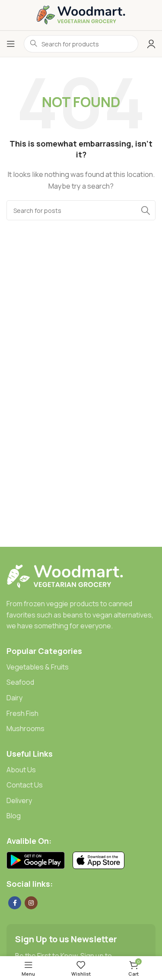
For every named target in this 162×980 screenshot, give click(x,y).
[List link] (81, 667)
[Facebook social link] (14, 902)
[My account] (151, 43)
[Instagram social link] (31, 902)
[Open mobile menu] (10, 43)
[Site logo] (81, 14)
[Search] (146, 210)
